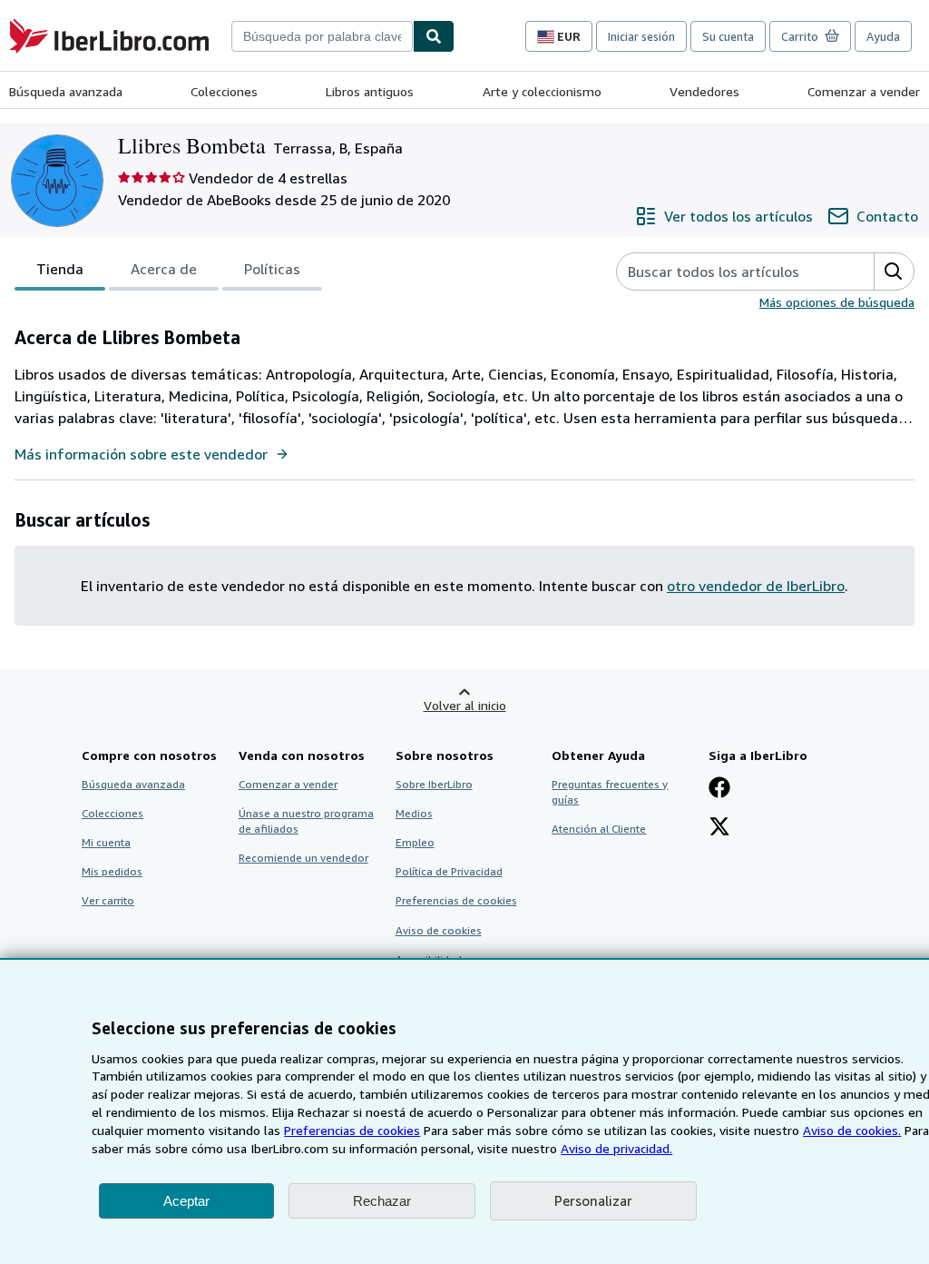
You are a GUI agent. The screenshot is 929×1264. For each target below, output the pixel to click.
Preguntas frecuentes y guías (610, 791)
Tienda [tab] (59, 269)
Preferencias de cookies (352, 1130)
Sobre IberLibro (434, 784)
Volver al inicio (465, 705)
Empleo (415, 842)
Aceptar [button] (186, 1201)
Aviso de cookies (439, 930)
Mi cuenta (106, 842)
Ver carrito (108, 900)
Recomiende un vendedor (303, 857)
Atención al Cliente (599, 828)
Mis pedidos (112, 871)
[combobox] (322, 36)
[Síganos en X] (719, 828)
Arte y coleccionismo (542, 91)
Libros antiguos (370, 91)
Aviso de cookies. (852, 1130)
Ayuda (883, 36)
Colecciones (224, 91)
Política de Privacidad (449, 871)
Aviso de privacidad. (616, 1148)
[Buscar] (434, 36)
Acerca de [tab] (164, 269)
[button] (894, 271)
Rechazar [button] (382, 1201)
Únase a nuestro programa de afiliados (306, 820)
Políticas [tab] (272, 269)
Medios (414, 813)
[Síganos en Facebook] (719, 789)
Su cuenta (728, 36)
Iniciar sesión (641, 36)
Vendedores (704, 91)
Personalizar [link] (593, 1200)
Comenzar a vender (863, 91)
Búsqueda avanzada (65, 91)
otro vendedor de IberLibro (756, 586)
